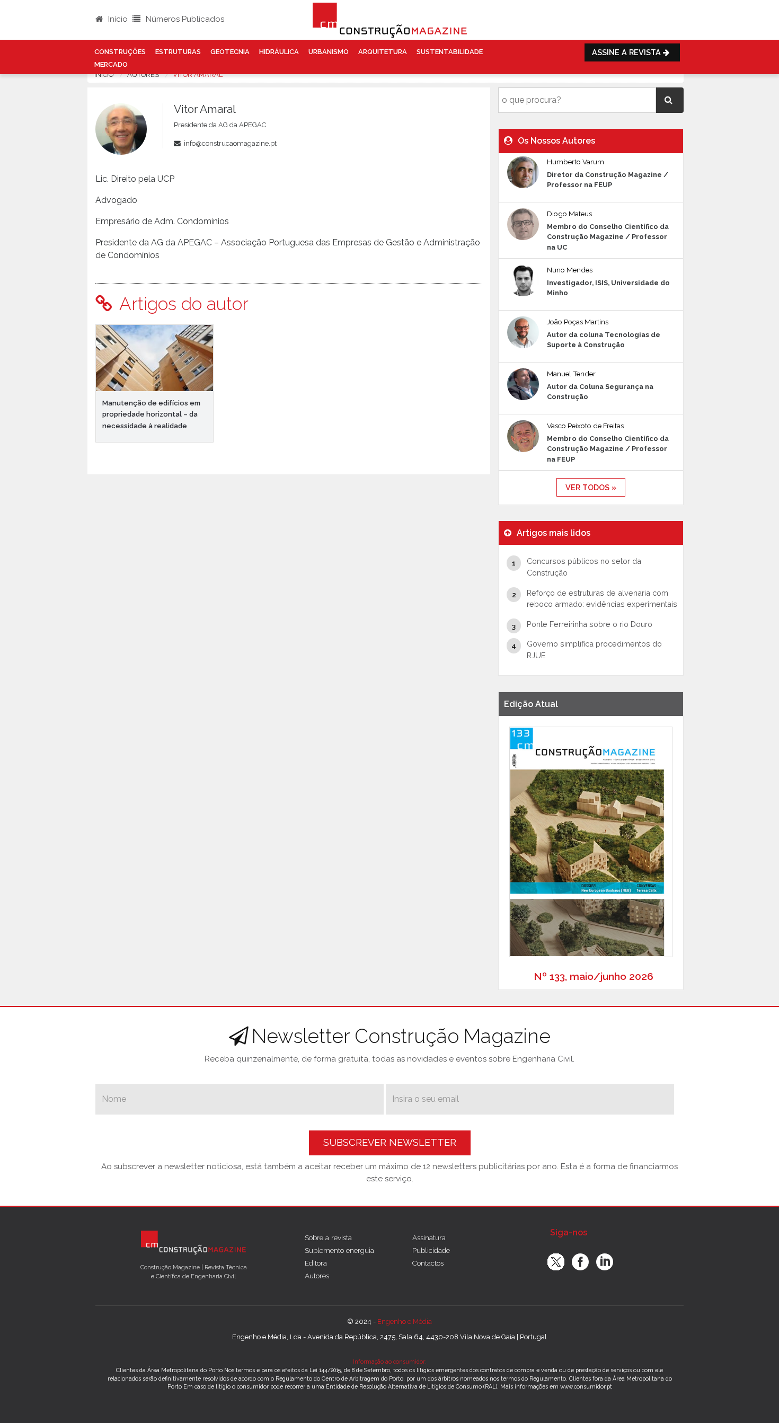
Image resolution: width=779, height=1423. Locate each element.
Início (117, 19)
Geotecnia (230, 52)
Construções (120, 52)
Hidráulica (279, 52)
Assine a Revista (627, 52)
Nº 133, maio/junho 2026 (593, 976)
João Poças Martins (577, 321)
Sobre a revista (328, 1237)
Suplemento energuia (339, 1250)
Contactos (428, 1263)
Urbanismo (328, 52)
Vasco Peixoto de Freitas (585, 425)
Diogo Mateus (569, 213)
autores (143, 74)
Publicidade (431, 1250)
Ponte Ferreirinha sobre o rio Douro (589, 624)
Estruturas (178, 52)
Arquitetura (382, 52)
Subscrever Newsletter (389, 1142)
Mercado (111, 64)
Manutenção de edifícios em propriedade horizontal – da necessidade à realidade (151, 414)
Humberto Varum (575, 161)
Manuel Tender (571, 373)
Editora (316, 1263)
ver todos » (590, 487)
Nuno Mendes (569, 270)
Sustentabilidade (450, 52)
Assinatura (429, 1237)
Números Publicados (184, 19)
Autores (317, 1275)
